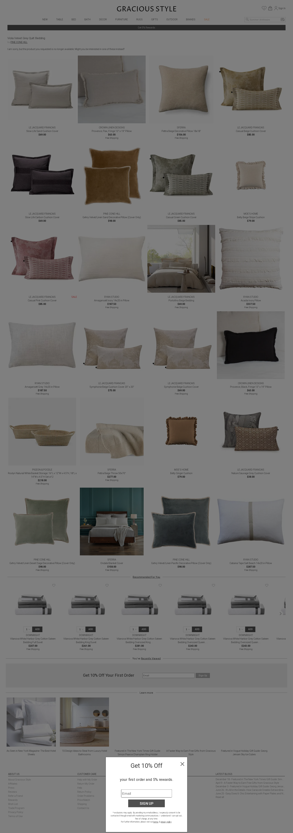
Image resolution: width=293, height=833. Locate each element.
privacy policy (166, 822)
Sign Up (146, 803)
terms (155, 822)
